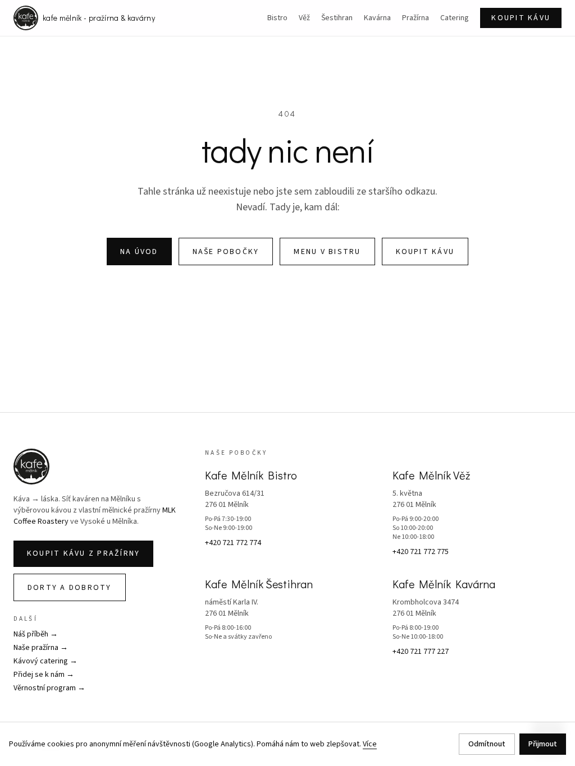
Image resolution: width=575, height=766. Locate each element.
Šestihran (337, 18)
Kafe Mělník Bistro (251, 475)
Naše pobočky (226, 251)
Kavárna (377, 18)
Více (370, 744)
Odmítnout (486, 744)
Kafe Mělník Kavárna (444, 583)
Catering (454, 18)
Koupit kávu (520, 18)
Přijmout (542, 744)
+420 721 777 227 (421, 651)
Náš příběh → (35, 634)
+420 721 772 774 (233, 542)
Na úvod (139, 251)
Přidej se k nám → (43, 674)
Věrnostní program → (49, 688)
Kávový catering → (45, 661)
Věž (304, 18)
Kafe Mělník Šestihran (259, 583)
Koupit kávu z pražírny (83, 553)
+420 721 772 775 (421, 551)
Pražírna (415, 18)
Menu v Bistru (327, 251)
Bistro (277, 18)
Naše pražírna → (40, 647)
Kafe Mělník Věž (431, 475)
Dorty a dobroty (70, 587)
